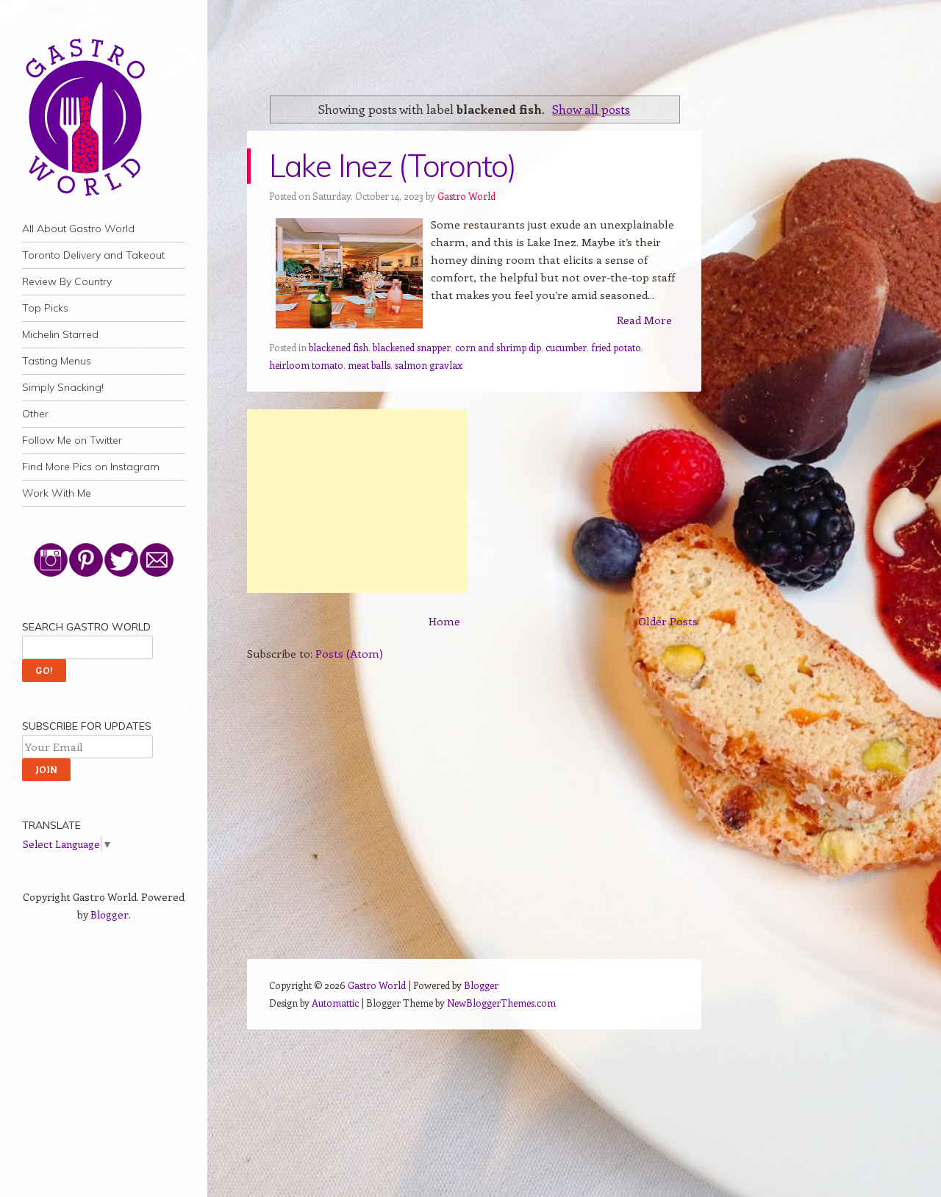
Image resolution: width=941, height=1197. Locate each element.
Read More (644, 319)
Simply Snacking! (63, 387)
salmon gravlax (428, 365)
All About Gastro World (78, 228)
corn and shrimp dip (498, 347)
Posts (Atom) (349, 653)
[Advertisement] (357, 501)
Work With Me (56, 493)
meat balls (369, 365)
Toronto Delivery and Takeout (93, 255)
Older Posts (668, 621)
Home (444, 621)
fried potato (616, 347)
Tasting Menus (56, 360)
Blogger (109, 914)
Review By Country (67, 281)
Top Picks (45, 307)
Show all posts (591, 109)
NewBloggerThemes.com (501, 1002)
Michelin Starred (60, 334)
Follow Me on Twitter (72, 440)
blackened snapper (412, 347)
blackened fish (338, 347)
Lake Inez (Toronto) (392, 165)
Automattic (335, 1002)
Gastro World (466, 196)
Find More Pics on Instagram (91, 466)
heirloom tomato (306, 365)
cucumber (566, 347)
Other (35, 413)
